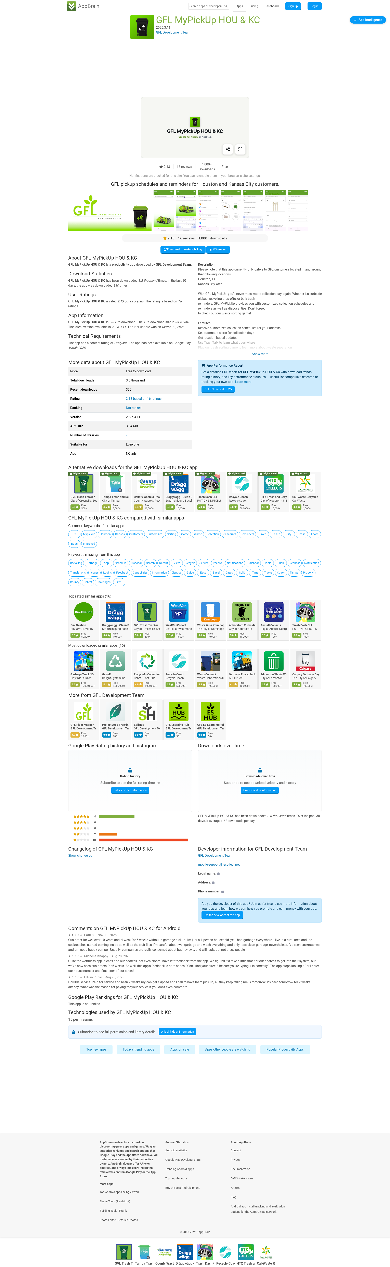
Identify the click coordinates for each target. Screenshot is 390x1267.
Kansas (120, 534)
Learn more (243, 382)
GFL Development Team (118, 695)
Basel (216, 572)
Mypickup (89, 534)
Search (150, 563)
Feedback (122, 572)
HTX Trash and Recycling (274, 497)
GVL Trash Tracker (82, 497)
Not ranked (134, 408)
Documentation (240, 1169)
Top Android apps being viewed (119, 1192)
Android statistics (176, 1150)
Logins (107, 572)
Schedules (229, 534)
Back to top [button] (380, 1230)
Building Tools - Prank (113, 1210)
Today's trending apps (138, 1049)
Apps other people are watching (227, 1049)
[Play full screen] (240, 149)
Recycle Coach (238, 497)
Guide (190, 572)
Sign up (293, 6)
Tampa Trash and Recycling (115, 497)
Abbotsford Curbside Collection (242, 625)
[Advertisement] (190, 68)
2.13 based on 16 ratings (143, 399)
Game (185, 534)
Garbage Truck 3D (82, 674)
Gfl (74, 534)
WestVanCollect (176, 625)
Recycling (76, 563)
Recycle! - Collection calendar (147, 674)
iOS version (219, 249)
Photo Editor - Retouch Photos (119, 1220)
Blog (233, 1197)
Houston (105, 534)
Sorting (171, 534)
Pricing (253, 6)
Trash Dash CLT (207, 497)
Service (203, 563)
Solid (242, 572)
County (74, 582)
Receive (217, 563)
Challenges (103, 582)
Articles (235, 1187)
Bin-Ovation (78, 625)
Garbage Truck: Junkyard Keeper (242, 674)
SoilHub (139, 724)
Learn (314, 534)
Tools (267, 563)
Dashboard (272, 6)
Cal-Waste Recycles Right (305, 497)
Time (255, 572)
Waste (198, 534)
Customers (136, 534)
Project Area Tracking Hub (115, 724)
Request (294, 563)
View (177, 563)
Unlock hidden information (130, 790)
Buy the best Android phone (182, 1187)
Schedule (120, 563)
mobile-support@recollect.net (219, 864)
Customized (154, 534)
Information (159, 572)
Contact (236, 1150)
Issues (94, 572)
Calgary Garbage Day (305, 674)
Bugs (74, 543)
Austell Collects (271, 625)
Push (280, 563)
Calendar (253, 563)
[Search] (226, 6)
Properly (308, 572)
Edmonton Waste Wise (274, 674)
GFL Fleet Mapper (82, 724)
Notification (311, 563)
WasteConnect (206, 674)
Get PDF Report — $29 (218, 389)
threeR (106, 674)
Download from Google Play (184, 249)
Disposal (136, 563)
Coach (281, 572)
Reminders (247, 534)
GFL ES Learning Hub (210, 724)
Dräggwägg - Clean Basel (179, 497)
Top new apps (96, 1049)
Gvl (119, 582)
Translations (78, 572)
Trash (302, 534)
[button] (260, 873)
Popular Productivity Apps (285, 1049)
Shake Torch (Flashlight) (115, 1201)
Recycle (190, 563)
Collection (213, 534)
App (106, 563)
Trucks (268, 572)
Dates (229, 572)
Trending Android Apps (179, 1169)
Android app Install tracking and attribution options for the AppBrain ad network (258, 1209)
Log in (314, 6)
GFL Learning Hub (177, 724)
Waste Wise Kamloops (210, 625)
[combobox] (206, 6)
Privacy (235, 1159)
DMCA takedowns (242, 1178)
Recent (163, 563)
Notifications (235, 563)
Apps (239, 6)
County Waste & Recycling (147, 497)
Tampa (294, 572)
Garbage (92, 563)
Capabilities (140, 572)
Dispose (176, 572)
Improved (89, 543)
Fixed (263, 534)
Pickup (276, 534)
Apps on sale (179, 1049)
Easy (203, 572)
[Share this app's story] (227, 149)
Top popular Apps (176, 1178)
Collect (88, 582)
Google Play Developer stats (182, 1159)
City (288, 534)
